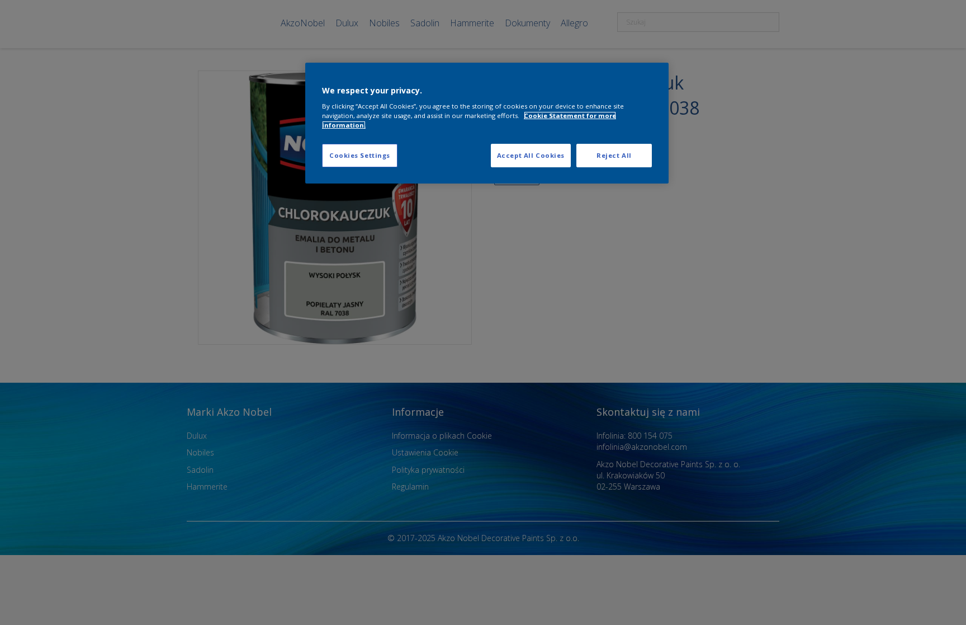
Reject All (614, 155)
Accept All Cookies (531, 155)
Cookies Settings (359, 155)
